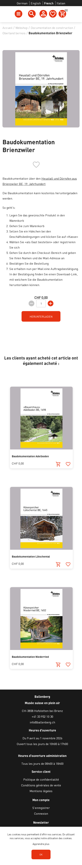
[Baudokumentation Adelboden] (41, 448)
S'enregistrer (41, 808)
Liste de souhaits (53, 14)
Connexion (41, 813)
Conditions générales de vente (41, 785)
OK (41, 854)
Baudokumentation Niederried (30, 656)
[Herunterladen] (58, 464)
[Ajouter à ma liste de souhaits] (68, 464)
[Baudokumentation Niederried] (41, 649)
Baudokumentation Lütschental (31, 556)
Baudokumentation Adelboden (30, 456)
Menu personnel (43, 14)
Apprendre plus (41, 843)
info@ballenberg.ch (42, 722)
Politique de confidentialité (41, 779)
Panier (65, 11)
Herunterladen (41, 316)
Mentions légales (41, 791)
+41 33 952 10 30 (42, 716)
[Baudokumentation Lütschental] (41, 548)
